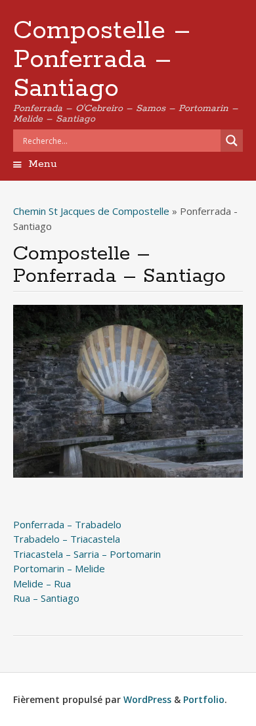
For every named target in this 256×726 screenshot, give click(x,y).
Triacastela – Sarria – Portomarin (87, 553)
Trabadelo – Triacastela (66, 538)
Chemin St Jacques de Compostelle (91, 210)
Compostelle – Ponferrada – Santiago (101, 59)
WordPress (147, 699)
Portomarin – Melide (59, 568)
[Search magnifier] (232, 140)
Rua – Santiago (46, 597)
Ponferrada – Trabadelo (67, 524)
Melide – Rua (42, 583)
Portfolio (203, 699)
